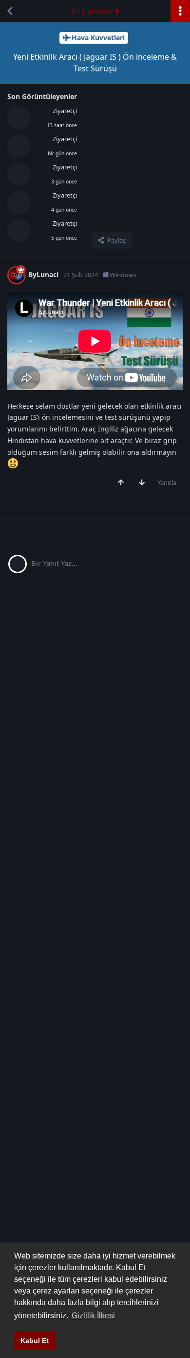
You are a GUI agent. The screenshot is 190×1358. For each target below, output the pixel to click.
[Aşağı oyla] (144, 483)
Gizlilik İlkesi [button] (93, 1315)
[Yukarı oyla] (123, 483)
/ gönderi (92, 11)
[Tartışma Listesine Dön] (9, 11)
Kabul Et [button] (34, 1340)
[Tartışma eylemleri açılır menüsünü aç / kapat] (180, 11)
